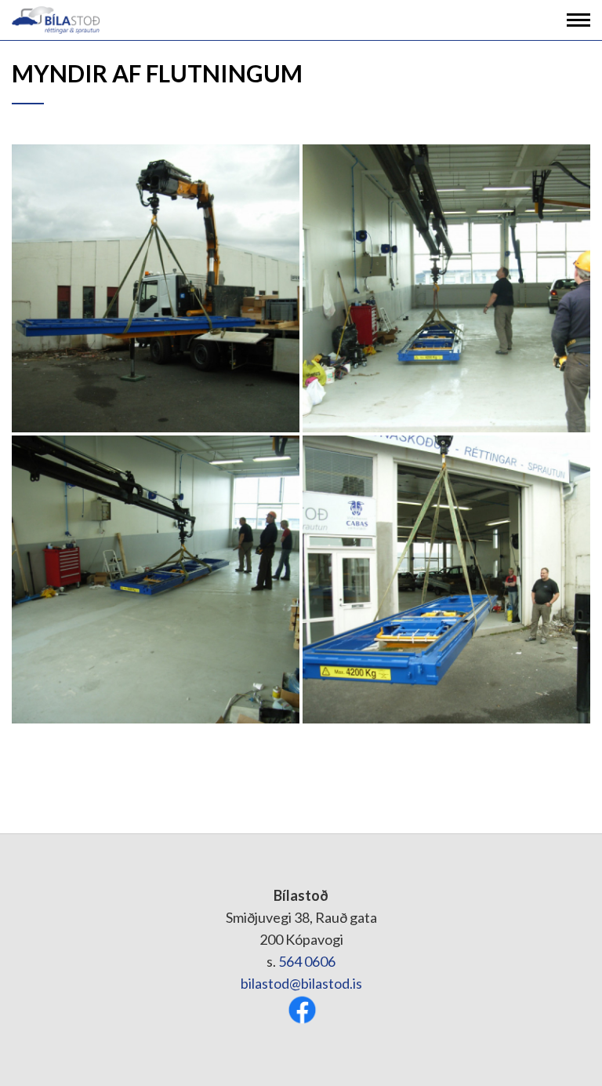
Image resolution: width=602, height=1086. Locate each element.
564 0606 (306, 961)
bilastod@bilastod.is (301, 983)
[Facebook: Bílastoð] (302, 1008)
